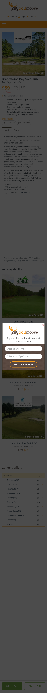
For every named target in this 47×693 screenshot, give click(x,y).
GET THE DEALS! (23, 364)
